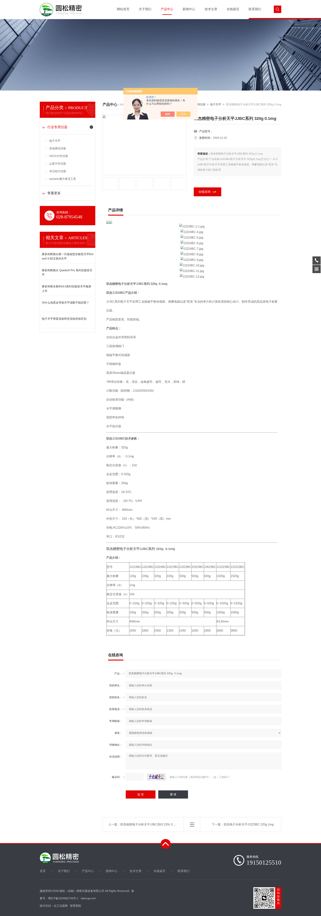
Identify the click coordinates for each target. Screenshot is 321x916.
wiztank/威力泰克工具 (62, 178)
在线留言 (233, 9)
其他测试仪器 (57, 148)
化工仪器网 (61, 905)
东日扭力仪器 (57, 171)
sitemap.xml (88, 898)
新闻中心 (189, 9)
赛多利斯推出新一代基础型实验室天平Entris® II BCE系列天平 (67, 256)
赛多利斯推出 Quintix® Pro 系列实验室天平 (67, 272)
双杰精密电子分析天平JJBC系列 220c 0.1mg (149, 824)
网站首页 (123, 9)
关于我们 (145, 9)
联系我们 (255, 9)
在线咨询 (204, 191)
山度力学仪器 (57, 163)
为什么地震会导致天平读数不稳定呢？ (65, 302)
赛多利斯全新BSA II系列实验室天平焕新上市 (66, 288)
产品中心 (167, 9)
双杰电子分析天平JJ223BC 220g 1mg (249, 824)
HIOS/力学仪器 (58, 156)
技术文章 (211, 9)
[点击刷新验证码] (156, 777)
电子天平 (54, 140)
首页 (43, 871)
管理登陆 (75, 905)
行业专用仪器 (57, 127)
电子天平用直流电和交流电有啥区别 (64, 318)
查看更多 (54, 193)
